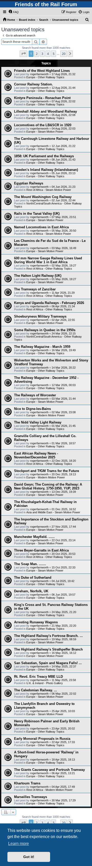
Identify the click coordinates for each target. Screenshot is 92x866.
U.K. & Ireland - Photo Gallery (44, 683)
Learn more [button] (18, 843)
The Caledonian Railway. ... (35, 690)
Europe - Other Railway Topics (45, 77)
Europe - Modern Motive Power (45, 415)
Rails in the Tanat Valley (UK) (37, 213)
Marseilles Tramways (30, 797)
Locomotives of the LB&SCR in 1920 (42, 125)
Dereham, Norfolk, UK (31, 591)
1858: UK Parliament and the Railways (44, 156)
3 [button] (42, 53)
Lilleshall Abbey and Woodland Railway (45, 111)
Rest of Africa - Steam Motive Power (48, 189)
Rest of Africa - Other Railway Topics (49, 268)
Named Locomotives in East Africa (41, 227)
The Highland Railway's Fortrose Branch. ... (48, 636)
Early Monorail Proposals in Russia (42, 739)
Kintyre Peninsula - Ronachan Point (42, 98)
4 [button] (48, 53)
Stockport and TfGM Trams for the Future (46, 471)
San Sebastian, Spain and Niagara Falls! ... (48, 663)
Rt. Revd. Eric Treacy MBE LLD (38, 676)
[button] (23, 54)
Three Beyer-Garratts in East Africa (41, 550)
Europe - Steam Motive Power (44, 131)
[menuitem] (13, 12)
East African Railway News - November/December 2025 (36, 455)
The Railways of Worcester (35, 395)
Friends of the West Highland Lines (42, 71)
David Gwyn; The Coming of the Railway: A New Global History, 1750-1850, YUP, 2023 (48, 486)
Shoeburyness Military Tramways (40, 316)
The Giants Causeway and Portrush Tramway (49, 770)
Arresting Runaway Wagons (36, 622)
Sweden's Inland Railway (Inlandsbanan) (46, 170)
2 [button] (37, 53)
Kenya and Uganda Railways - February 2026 (49, 303)
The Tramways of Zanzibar (35, 289)
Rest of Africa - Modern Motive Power (49, 789)
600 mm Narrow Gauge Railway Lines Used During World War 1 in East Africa (48, 260)
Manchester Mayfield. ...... (34, 537)
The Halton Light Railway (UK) (37, 276)
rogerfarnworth (39, 74)
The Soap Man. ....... (30, 564)
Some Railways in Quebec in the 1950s (44, 330)
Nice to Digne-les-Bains (32, 409)
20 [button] (63, 53)
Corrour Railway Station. (33, 84)
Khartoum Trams (27, 783)
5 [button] (53, 53)
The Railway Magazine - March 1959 (42, 347)
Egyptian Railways (28, 183)
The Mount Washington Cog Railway (43, 197)
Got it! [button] (28, 857)
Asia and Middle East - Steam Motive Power (53, 512)
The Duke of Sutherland (32, 577)
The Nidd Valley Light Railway (37, 422)
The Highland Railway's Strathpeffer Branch (48, 649)
